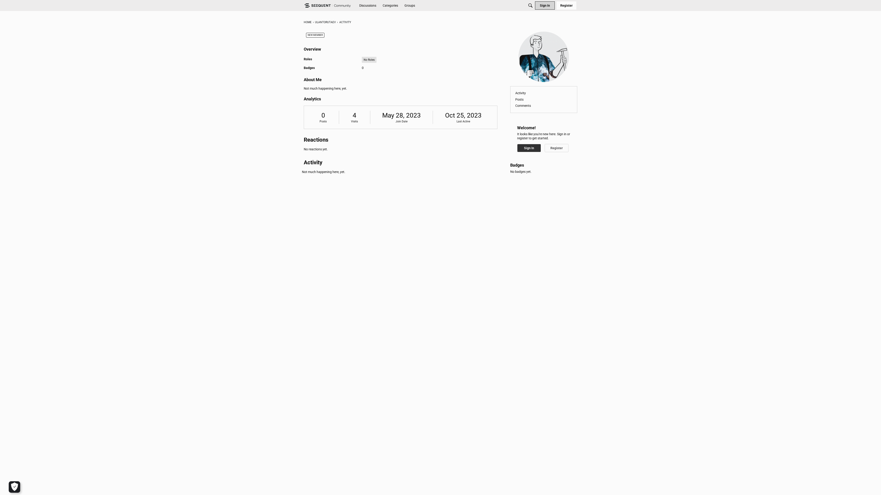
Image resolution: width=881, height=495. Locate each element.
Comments (523, 105)
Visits (354, 121)
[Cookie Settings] (14, 487)
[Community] (328, 5)
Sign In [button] (529, 148)
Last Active (463, 121)
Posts (323, 121)
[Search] (530, 5)
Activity (520, 93)
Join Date (401, 121)
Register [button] (556, 148)
